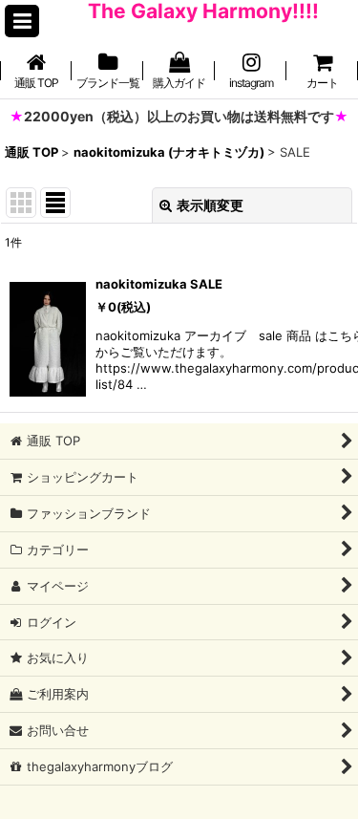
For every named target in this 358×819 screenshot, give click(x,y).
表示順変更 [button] (210, 205)
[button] (22, 21)
